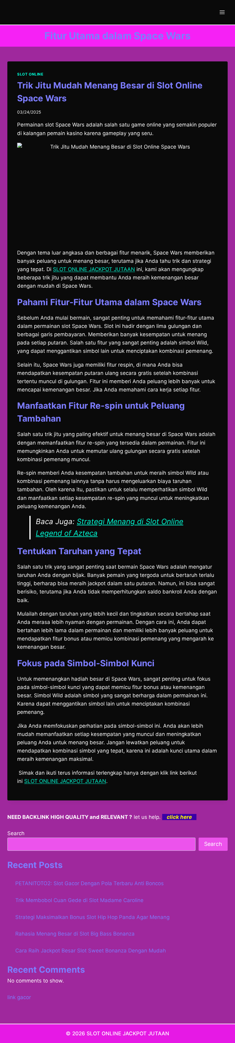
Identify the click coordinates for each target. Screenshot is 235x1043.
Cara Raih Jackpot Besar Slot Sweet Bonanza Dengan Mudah (90, 951)
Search (15, 833)
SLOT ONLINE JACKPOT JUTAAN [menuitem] (94, 269)
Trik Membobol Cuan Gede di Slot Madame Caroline (79, 900)
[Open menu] (222, 12)
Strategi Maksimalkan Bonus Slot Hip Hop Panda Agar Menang (92, 917)
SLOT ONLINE (30, 74)
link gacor (19, 997)
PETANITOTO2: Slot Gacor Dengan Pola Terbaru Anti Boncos (89, 883)
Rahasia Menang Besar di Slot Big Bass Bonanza (75, 934)
